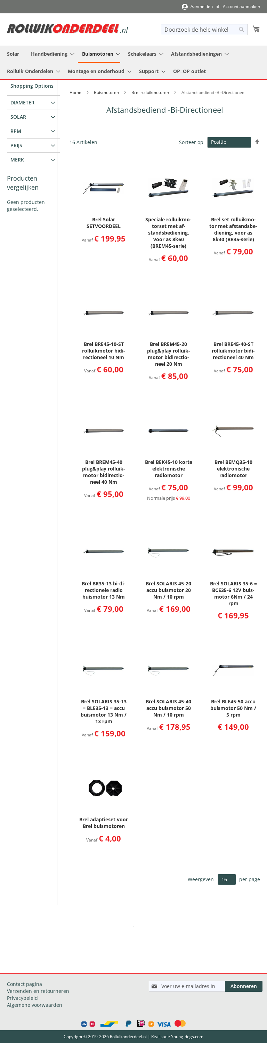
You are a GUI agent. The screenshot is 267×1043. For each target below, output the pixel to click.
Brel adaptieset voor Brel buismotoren (103, 822)
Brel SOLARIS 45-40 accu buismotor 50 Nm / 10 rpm (168, 708)
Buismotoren (107, 92)
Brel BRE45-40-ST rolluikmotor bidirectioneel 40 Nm (233, 351)
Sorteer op (191, 142)
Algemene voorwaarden (34, 1005)
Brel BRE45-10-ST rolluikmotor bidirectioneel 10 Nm (103, 351)
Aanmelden (202, 6)
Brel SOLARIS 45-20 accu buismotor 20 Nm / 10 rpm (168, 590)
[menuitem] (13, 54)
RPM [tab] (15, 131)
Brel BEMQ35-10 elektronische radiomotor (233, 469)
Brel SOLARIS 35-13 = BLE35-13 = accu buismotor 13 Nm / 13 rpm (104, 711)
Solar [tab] (18, 116)
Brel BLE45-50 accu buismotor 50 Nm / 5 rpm (233, 708)
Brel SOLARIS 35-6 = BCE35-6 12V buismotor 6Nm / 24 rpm (233, 593)
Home (76, 92)
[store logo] (67, 28)
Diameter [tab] (22, 102)
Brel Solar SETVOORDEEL (104, 222)
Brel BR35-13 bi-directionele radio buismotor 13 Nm (104, 590)
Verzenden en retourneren (38, 991)
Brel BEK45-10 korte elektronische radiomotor (168, 469)
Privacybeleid (22, 998)
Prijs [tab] (16, 145)
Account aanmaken (241, 6)
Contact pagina (24, 984)
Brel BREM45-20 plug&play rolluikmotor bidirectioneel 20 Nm (168, 354)
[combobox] (204, 29)
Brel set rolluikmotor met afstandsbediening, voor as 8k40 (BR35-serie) (233, 229)
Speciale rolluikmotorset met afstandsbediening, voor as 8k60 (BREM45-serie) (168, 232)
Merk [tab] (17, 159)
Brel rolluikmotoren (150, 92)
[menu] (133, 62)
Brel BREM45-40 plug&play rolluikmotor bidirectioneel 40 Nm (103, 472)
